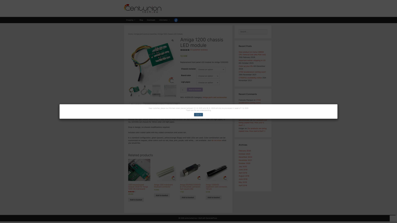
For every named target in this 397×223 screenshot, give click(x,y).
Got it (198, 114)
